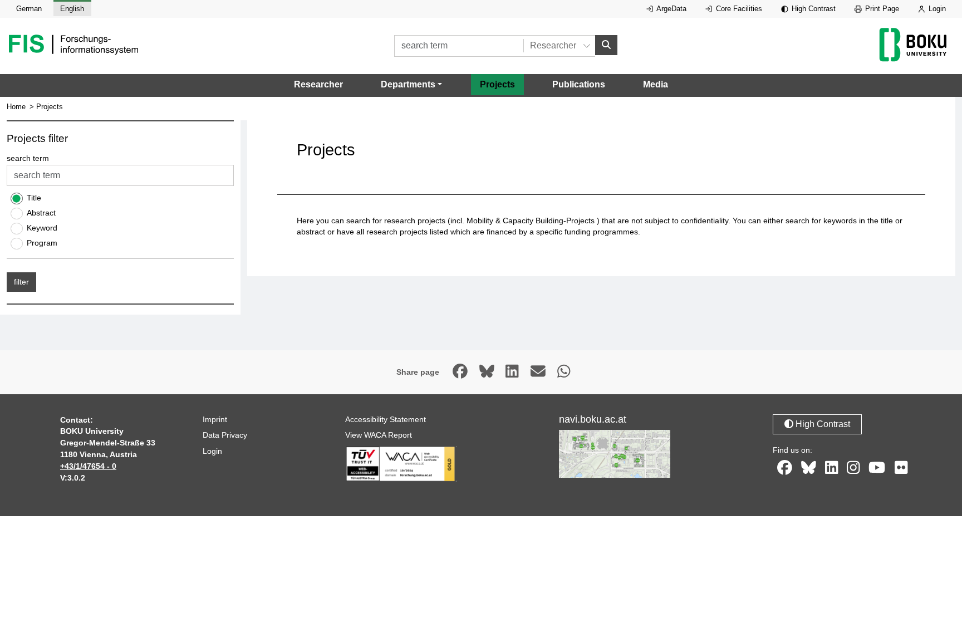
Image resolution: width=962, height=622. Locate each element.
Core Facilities (738, 8)
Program (42, 242)
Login (936, 8)
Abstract (41, 212)
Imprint (215, 419)
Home (16, 106)
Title (34, 197)
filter (21, 281)
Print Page (881, 8)
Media (655, 84)
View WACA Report (378, 434)
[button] (411, 84)
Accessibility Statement (385, 419)
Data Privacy (225, 434)
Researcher (318, 84)
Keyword (42, 227)
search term (28, 158)
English (72, 8)
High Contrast (812, 8)
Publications (578, 84)
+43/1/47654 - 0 (88, 466)
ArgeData (670, 8)
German (29, 8)
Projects (497, 84)
